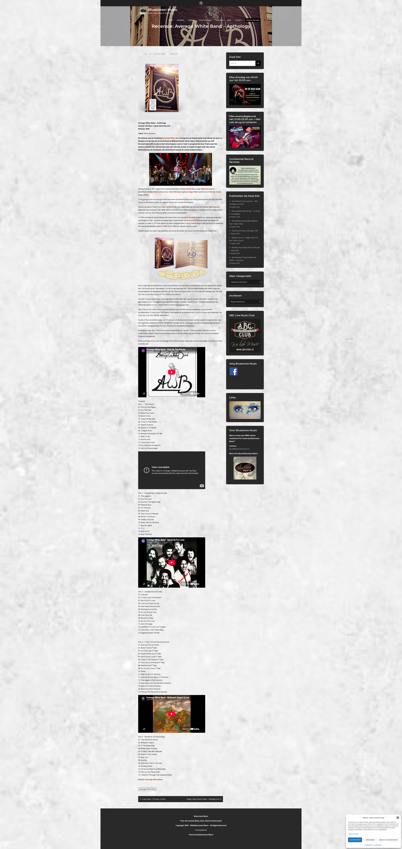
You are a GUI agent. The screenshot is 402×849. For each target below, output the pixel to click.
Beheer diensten (354, 834)
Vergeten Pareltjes (253, 20)
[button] (398, 818)
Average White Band (147, 789)
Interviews (219, 20)
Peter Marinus (149, 133)
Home (171, 20)
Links (229, 20)
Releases (191, 20)
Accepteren (355, 840)
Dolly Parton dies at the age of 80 (245, 231)
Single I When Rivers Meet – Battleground (202, 799)
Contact (238, 20)
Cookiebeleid (368, 845)
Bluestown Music (162, 10)
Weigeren (370, 840)
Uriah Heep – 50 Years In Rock (154, 799)
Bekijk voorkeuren (388, 840)
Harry (145, 54)
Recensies (180, 20)
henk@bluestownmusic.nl (239, 449)
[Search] (258, 63)
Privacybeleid (377, 845)
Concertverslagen (205, 20)
